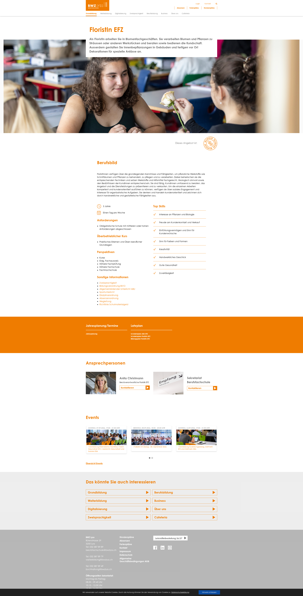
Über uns (160, 509)
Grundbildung (97, 492)
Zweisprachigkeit (108, 283)
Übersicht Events (94, 463)
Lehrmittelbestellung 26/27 (168, 538)
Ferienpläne (126, 544)
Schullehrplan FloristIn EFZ (140, 336)
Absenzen (125, 540)
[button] (149, 458)
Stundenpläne (127, 537)
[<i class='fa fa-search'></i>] (216, 3)
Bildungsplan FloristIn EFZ (140, 339)
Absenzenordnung (108, 298)
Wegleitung (105, 301)
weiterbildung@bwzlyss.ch (99, 559)
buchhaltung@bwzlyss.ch (99, 569)
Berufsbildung (163, 492)
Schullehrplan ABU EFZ (139, 334)
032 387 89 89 (96, 547)
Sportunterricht (106, 292)
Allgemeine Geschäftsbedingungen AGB (134, 560)
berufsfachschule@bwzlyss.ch (101, 550)
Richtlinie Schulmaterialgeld (113, 304)
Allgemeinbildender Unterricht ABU (117, 289)
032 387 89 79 (96, 556)
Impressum (125, 551)
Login (198, 4)
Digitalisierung (97, 509)
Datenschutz (126, 555)
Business (160, 500)
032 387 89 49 (96, 566)
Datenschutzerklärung (180, 592)
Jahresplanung (91, 334)
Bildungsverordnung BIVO (112, 286)
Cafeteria (160, 517)
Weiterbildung (97, 500)
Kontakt (123, 547)
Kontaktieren (127, 387)
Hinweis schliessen (209, 592)
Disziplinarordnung (108, 295)
